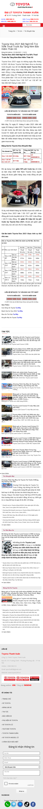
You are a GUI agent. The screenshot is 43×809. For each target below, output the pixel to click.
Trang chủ (11, 31)
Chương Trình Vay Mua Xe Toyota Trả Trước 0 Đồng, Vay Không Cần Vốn (26, 384)
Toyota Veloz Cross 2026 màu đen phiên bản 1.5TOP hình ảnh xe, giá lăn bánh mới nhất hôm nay (27, 350)
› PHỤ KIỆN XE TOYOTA (10, 720)
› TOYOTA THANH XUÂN (10, 733)
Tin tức (19, 31)
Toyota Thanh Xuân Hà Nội (13, 801)
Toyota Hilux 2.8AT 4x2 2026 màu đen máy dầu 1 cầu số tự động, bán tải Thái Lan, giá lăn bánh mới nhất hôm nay (27, 416)
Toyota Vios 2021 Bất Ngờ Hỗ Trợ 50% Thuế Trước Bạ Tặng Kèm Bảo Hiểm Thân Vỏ (20, 46)
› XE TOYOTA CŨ (7, 725)
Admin (10, 52)
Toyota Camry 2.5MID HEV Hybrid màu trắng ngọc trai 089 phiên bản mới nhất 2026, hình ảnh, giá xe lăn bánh (27, 362)
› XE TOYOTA (6, 703)
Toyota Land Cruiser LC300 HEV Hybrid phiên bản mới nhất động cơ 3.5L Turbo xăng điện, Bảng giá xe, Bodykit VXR (27, 463)
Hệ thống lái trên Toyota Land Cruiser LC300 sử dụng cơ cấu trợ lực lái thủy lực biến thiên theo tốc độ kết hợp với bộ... (26, 339)
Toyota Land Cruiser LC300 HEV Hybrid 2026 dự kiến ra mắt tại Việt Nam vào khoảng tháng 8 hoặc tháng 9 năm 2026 (27, 439)
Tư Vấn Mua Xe (8, 530)
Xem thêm (5, 473)
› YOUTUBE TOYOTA (9, 729)
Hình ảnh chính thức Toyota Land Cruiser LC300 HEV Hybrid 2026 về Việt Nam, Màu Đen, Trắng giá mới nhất (26, 373)
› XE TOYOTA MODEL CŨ (10, 737)
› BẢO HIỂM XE (7, 716)
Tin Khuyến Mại (29, 31)
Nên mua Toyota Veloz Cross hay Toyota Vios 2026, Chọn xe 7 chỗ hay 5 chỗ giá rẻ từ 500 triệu (26, 451)
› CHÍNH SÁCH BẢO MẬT (10, 742)
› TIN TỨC (5, 712)
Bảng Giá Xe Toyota (10, 588)
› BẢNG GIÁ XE (6, 707)
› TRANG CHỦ (6, 699)
